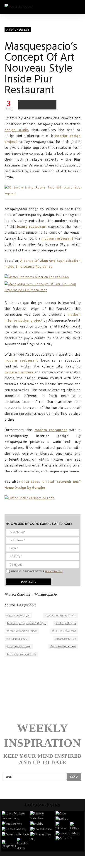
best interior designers (62, 615)
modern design (66, 639)
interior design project (22, 631)
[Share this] (23, 104)
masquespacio (18, 639)
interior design (67, 623)
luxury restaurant (65, 631)
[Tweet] (32, 104)
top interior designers (22, 654)
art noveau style (19, 615)
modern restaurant (64, 646)
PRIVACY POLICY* (54, 571)
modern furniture (19, 646)
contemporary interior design (27, 623)
